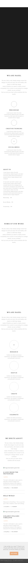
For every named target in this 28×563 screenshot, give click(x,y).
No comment (15, 487)
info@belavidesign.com (17, 561)
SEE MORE (14, 553)
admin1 (6, 477)
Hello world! (9, 495)
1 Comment (14, 506)
